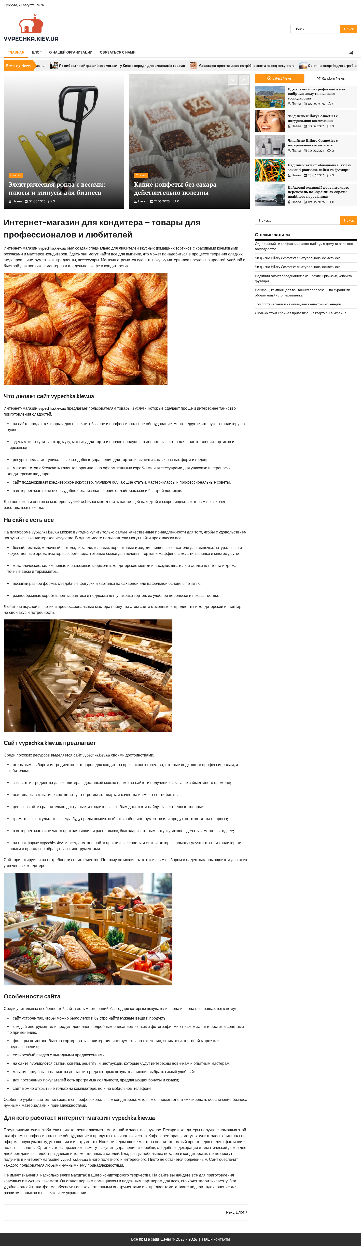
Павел (17, 201)
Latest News (282, 78)
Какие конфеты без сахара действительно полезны (175, 188)
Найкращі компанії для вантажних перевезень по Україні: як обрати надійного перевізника (318, 192)
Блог (37, 52)
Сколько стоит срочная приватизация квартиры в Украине (301, 313)
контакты (222, 1239)
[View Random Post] (351, 52)
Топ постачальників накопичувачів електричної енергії (298, 304)
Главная (16, 52)
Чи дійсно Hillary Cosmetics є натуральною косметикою (313, 118)
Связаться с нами (118, 52)
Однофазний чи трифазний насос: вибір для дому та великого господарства (317, 93)
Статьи (15, 175)
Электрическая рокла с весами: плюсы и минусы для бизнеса (57, 188)
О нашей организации (70, 52)
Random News (333, 78)
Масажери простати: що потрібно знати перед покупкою (163, 66)
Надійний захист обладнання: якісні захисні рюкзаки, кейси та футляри (319, 167)
